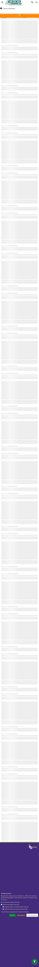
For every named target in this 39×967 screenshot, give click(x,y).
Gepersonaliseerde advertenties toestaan (15, 909)
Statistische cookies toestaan (11, 902)
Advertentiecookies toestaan (11, 904)
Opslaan (12, 915)
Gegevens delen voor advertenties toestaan (16, 907)
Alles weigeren (21, 915)
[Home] (17, 2)
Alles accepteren (32, 915)
